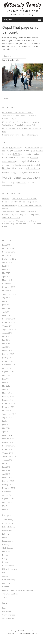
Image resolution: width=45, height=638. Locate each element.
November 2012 (8, 491)
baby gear (9, 150)
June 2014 (6, 424)
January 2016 (7, 357)
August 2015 (7, 375)
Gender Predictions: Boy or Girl (24, 198)
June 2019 (6, 245)
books (16, 153)
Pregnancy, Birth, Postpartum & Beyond (17, 590)
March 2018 (7, 280)
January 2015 (7, 400)
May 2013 (6, 470)
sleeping (25, 178)
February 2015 (8, 396)
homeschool (21, 168)
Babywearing (7, 530)
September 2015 (9, 372)
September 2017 (9, 294)
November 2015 (8, 364)
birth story (7, 153)
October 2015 (8, 368)
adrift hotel (5, 147)
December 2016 (8, 319)
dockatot (25, 165)
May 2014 (6, 428)
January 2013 (7, 484)
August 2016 (7, 333)
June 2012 (6, 509)
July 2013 (5, 463)
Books (4, 537)
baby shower (17, 150)
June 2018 (6, 269)
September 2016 (9, 329)
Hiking (4, 558)
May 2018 (6, 273)
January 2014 (7, 442)
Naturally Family (22, 5)
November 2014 (8, 407)
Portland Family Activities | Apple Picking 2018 (20, 135)
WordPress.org (8, 618)
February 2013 (8, 481)
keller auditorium (33, 168)
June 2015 (6, 382)
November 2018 (8, 252)
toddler (31, 178)
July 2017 (5, 301)
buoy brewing (26, 157)
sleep (18, 177)
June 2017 (6, 305)
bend (34, 150)
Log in (4, 608)
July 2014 (5, 421)
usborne (30, 182)
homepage (6, 43)
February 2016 (8, 354)
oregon (14, 172)
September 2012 (9, 499)
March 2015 (7, 393)
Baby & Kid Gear (8, 527)
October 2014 (8, 410)
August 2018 (7, 262)
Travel (4, 597)
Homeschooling (8, 565)
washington (7, 185)
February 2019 (8, 248)
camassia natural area (8, 161)
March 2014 (7, 435)
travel (37, 177)
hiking (4, 168)
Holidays (5, 562)
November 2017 (8, 287)
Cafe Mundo (34, 157)
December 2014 (8, 403)
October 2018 (8, 255)
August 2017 (7, 297)
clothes (5, 165)
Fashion (5, 555)
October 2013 (8, 453)
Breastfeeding (7, 541)
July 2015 (5, 379)
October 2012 (8, 495)
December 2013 (8, 446)
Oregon (5, 576)
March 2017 (7, 315)
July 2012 (5, 506)
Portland (9, 177)
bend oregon (39, 150)
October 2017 (8, 290)
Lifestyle (10, 633)
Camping (5, 544)
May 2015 (6, 386)
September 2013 (9, 456)
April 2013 (6, 474)
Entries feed (7, 611)
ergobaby (37, 165)
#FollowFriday (7, 520)
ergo (31, 164)
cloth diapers (31, 161)
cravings (11, 165)
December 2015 (8, 361)
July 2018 (5, 266)
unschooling (21, 182)
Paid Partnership (8, 579)
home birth (11, 168)
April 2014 (6, 431)
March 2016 (7, 350)
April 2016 (6, 347)
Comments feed (8, 615)
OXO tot (34, 172)
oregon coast (25, 172)
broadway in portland (11, 157)
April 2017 (6, 312)
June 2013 (6, 467)
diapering (18, 165)
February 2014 (8, 439)
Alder (11, 147)
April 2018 (6, 276)
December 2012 (8, 488)
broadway (35, 154)
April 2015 (6, 389)
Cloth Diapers (7, 548)
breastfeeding (26, 154)
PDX (39, 172)
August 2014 (7, 417)
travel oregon (9, 182)
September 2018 (9, 259)
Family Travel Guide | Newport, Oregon (17, 112)
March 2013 (7, 477)
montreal (5, 172)
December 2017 (8, 283)
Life (3, 572)
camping (19, 161)
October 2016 (8, 326)
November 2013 (8, 449)
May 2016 (6, 343)
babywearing (26, 150)
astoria (23, 147)
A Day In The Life (8, 523)
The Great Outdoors (10, 594)
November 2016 (8, 322)
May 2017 (6, 308)
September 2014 (9, 414)
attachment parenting (32, 147)
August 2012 (7, 502)
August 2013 (7, 460)
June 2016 (6, 340)
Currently (6, 551)
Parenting (6, 583)
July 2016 (5, 336)
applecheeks (16, 147)
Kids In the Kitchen (9, 569)
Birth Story (6, 534)
